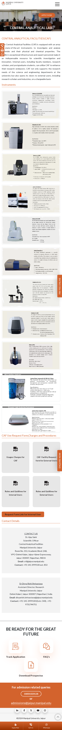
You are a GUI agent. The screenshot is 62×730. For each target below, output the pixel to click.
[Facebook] (24, 710)
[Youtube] (38, 710)
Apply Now (47, 15)
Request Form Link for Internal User (23, 514)
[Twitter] (31, 710)
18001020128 (31, 693)
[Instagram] (44, 710)
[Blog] (17, 710)
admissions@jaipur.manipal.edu (31, 703)
